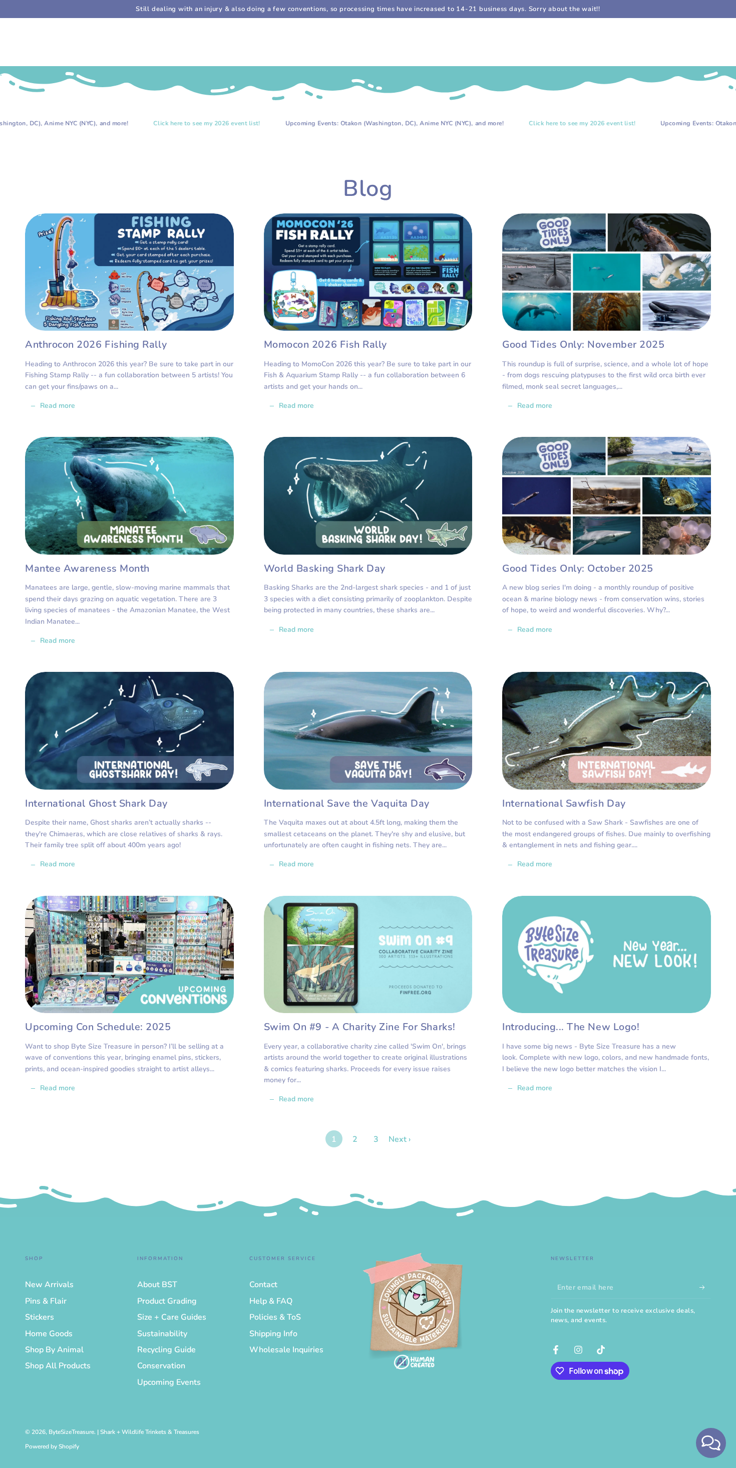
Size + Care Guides (171, 1317)
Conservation (161, 1365)
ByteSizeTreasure (71, 1432)
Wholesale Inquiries (286, 1349)
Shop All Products (58, 1365)
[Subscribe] (705, 1287)
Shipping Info (273, 1333)
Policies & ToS (275, 1317)
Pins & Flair (46, 1301)
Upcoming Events (169, 1382)
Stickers (39, 1317)
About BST (157, 1284)
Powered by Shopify (52, 1446)
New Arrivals (49, 1284)
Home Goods (49, 1333)
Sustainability (162, 1333)
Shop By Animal (54, 1349)
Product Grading (167, 1301)
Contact (263, 1284)
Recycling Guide (166, 1349)
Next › (400, 1139)
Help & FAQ (270, 1301)
